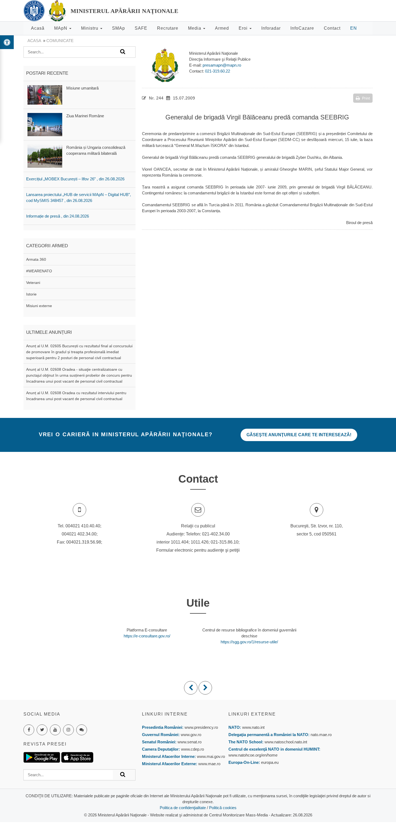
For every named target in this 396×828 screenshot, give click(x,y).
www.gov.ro (191, 734)
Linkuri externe (252, 714)
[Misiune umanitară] (44, 94)
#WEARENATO (39, 271)
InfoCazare (302, 28)
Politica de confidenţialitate (183, 807)
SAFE (141, 28)
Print (366, 98)
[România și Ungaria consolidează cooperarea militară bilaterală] (44, 155)
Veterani (33, 282)
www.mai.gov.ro (210, 756)
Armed (222, 28)
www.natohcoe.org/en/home (252, 755)
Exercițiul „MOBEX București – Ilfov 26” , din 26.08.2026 (75, 179)
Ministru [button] (90, 28)
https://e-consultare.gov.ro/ (147, 636)
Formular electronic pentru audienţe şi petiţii (198, 550)
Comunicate (60, 40)
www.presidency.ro (201, 727)
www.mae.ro (208, 763)
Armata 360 (36, 259)
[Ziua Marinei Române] (44, 124)
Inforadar (271, 28)
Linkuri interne (165, 714)
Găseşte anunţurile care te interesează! (298, 434)
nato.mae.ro (321, 734)
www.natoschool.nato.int (286, 742)
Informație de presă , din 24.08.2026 (57, 216)
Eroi (244, 28)
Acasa (34, 40)
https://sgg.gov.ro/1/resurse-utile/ (249, 642)
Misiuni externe (39, 306)
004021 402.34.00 (79, 534)
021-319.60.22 (217, 71)
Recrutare (167, 28)
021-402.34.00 (216, 534)
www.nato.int (253, 727)
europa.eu (270, 762)
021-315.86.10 (224, 542)
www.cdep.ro (192, 749)
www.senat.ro (189, 742)
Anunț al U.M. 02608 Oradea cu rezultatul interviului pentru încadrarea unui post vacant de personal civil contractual (76, 396)
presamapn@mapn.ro (222, 65)
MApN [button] (61, 28)
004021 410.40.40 (82, 526)
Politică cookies (223, 807)
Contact (332, 28)
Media (195, 28)
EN (353, 28)
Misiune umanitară (82, 88)
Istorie (31, 294)
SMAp (118, 28)
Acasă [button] (37, 28)
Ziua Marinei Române (85, 116)
